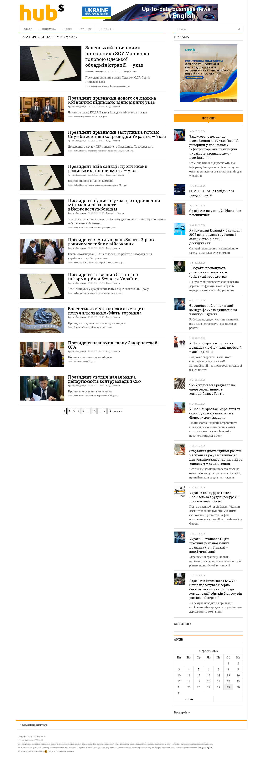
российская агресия (100, 85)
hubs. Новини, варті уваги (42, 12)
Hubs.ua (83, 150)
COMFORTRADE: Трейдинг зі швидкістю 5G (211, 193)
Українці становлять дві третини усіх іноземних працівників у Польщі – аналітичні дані (209, 545)
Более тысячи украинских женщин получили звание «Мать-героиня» (106, 311)
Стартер (86, 28)
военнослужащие (102, 227)
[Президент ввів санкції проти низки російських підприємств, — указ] (42, 177)
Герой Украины (106, 262)
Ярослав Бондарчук (94, 71)
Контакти (106, 28)
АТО (76, 262)
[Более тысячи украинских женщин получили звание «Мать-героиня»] (42, 320)
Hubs (76, 150)
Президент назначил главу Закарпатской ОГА (112, 345)
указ (128, 85)
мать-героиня (100, 327)
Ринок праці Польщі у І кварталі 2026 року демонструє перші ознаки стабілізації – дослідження (215, 236)
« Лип (189, 699)
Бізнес (68, 28)
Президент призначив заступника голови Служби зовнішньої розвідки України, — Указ (117, 134)
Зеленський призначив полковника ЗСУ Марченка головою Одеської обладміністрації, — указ (117, 56)
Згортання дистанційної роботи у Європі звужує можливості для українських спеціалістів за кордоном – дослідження (215, 457)
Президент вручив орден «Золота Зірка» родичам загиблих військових (111, 242)
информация (104, 293)
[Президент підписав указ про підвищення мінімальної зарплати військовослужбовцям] (42, 212)
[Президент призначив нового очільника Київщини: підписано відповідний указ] (42, 109)
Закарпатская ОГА (82, 361)
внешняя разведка (116, 150)
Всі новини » (182, 623)
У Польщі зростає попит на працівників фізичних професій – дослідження (215, 347)
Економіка (48, 28)
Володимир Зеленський (84, 116)
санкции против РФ (112, 184)
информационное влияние (86, 293)
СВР (127, 150)
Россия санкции (95, 184)
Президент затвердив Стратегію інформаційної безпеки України (103, 276)
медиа (114, 293)
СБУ (110, 395)
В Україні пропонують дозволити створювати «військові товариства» (208, 272)
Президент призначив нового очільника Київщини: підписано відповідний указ (112, 100)
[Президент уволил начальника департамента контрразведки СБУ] (42, 388)
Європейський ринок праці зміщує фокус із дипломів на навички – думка (213, 309)
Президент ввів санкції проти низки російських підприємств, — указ (107, 168)
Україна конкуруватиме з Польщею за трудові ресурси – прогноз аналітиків (214, 497)
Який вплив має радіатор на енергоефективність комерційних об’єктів (212, 389)
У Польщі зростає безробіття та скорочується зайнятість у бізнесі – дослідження (214, 413)
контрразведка (100, 395)
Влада (28, 28)
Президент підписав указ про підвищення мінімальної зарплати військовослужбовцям (114, 205)
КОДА (99, 116)
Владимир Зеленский (97, 150)
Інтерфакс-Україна (205, 747)
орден (117, 262)
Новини (133, 71)
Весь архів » (182, 712)
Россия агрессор (117, 85)
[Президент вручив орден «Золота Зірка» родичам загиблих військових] (42, 251)
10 (93, 411)
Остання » (115, 411)
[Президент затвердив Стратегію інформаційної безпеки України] (42, 286)
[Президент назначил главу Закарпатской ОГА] (42, 354)
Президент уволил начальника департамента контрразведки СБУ (105, 379)
